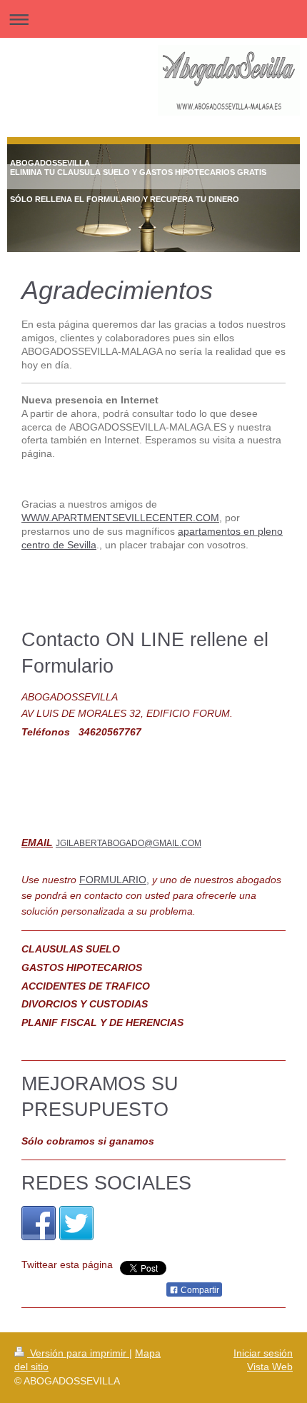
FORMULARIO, (114, 879)
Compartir (198, 1290)
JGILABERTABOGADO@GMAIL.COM (128, 843)
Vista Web (270, 1366)
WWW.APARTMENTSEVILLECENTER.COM (120, 517)
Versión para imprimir (78, 1353)
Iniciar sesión (263, 1353)
